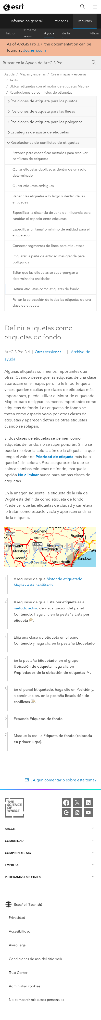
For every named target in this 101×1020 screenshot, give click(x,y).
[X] (77, 802)
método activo (26, 608)
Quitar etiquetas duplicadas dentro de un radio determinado (50, 172)
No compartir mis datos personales (36, 1000)
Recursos (85, 21)
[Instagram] (77, 812)
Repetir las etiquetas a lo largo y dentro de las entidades (49, 199)
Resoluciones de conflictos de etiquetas (41, 92)
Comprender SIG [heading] (18, 853)
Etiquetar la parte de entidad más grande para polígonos (49, 259)
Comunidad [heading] (14, 841)
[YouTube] (88, 812)
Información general (27, 21)
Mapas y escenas (33, 74)
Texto (14, 80)
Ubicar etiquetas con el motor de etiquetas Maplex (49, 86)
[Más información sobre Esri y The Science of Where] (14, 808)
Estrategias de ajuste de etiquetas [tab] (40, 132)
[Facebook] (66, 802)
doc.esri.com (34, 50)
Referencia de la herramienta (71, 33)
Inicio (10, 33)
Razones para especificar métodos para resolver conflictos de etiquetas (50, 156)
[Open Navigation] (95, 7)
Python (93, 33)
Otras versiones (48, 352)
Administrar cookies (24, 986)
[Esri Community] (66, 812)
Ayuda (49, 33)
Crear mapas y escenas (68, 74)
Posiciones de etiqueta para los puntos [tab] (44, 101)
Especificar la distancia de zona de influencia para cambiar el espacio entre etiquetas (51, 216)
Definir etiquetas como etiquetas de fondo (46, 289)
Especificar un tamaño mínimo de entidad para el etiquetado (51, 232)
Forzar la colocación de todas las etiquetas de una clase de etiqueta (52, 303)
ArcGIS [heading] (10, 829)
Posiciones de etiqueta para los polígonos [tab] (46, 122)
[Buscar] (83, 7)
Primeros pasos (29, 33)
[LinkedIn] (88, 802)
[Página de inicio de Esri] (13, 7)
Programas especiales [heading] (23, 877)
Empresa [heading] (11, 865)
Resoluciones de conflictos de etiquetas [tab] (45, 142)
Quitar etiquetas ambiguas (33, 186)
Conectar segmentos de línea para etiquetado (49, 246)
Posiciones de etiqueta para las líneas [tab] (43, 111)
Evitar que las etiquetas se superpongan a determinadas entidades (45, 276)
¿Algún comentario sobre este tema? (63, 780)
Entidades (60, 21)
